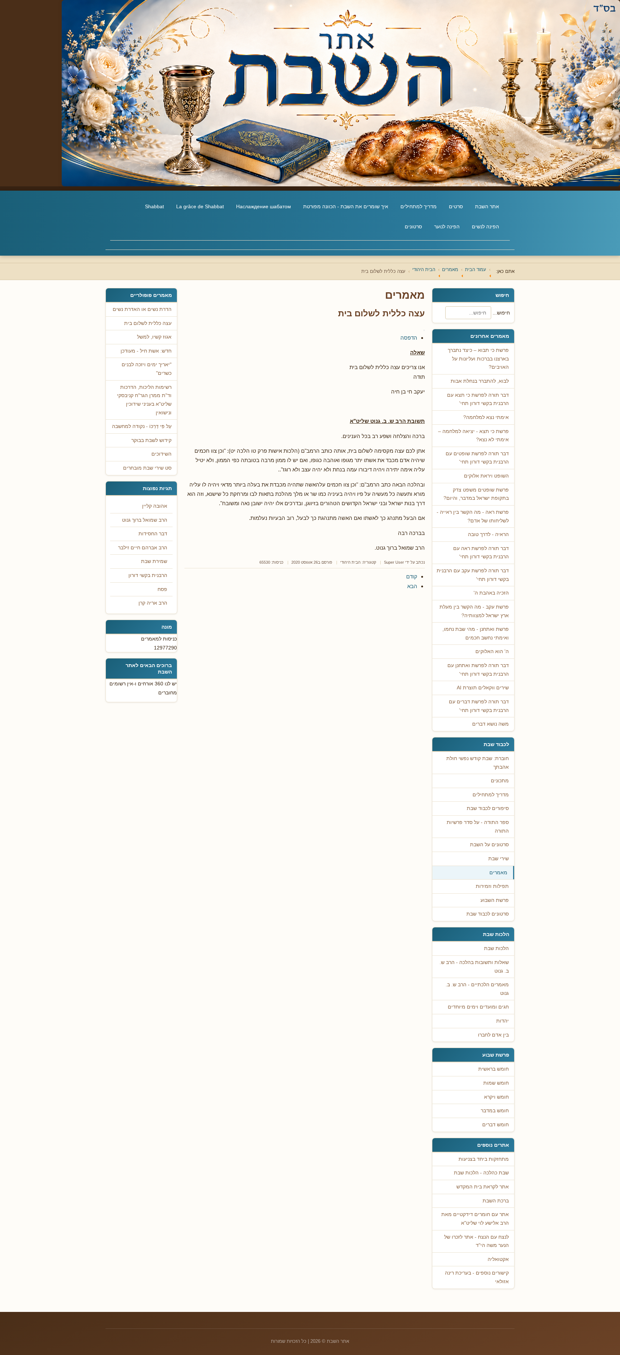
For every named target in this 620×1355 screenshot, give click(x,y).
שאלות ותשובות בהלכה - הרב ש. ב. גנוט (474, 967)
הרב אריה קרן (152, 603)
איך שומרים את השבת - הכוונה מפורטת (345, 206)
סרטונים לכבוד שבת (487, 914)
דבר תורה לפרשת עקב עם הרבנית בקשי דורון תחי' (473, 575)
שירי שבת (498, 858)
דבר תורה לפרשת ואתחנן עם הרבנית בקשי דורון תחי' (478, 670)
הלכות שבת (496, 948)
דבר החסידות (152, 533)
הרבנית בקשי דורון (147, 575)
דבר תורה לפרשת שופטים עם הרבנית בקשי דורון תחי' (477, 458)
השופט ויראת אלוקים (486, 476)
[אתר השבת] (310, 93)
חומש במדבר (495, 1110)
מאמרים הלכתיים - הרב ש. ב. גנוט (477, 989)
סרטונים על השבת (489, 844)
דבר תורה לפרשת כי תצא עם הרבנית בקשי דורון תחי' (478, 399)
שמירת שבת (154, 561)
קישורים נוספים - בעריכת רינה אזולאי (477, 1277)
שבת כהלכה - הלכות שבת (481, 1172)
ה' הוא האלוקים (492, 651)
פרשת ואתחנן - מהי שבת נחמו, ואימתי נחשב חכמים (475, 634)
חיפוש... (501, 313)
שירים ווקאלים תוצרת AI (483, 687)
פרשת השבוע (494, 900)
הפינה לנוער (447, 226)
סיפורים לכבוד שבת (488, 808)
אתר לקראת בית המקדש (482, 1186)
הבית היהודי (350, 562)
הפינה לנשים (485, 226)
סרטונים (413, 226)
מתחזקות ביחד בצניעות (484, 1159)
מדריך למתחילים (418, 206)
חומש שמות (496, 1083)
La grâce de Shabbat (200, 206)
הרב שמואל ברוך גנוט (144, 520)
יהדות (502, 1021)
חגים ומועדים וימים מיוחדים (478, 1007)
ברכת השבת (496, 1200)
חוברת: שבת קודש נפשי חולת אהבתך (477, 763)
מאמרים (498, 872)
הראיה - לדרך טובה (488, 534)
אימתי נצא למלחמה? (486, 417)
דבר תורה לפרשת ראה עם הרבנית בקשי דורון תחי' (481, 553)
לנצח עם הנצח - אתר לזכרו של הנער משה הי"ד (476, 1241)
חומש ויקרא (496, 1097)
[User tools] (424, 330)
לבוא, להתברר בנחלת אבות (480, 381)
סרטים (456, 206)
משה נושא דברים (490, 724)
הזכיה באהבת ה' (491, 593)
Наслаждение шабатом (263, 206)
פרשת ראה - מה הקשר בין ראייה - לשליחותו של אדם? (473, 516)
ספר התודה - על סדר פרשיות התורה (478, 827)
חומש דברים (495, 1124)
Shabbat (154, 206)
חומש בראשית (493, 1069)
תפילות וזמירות (492, 886)
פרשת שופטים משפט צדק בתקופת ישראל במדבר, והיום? (476, 494)
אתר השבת (487, 206)
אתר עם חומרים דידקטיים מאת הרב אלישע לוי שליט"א (475, 1219)
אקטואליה (498, 1259)
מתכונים (500, 780)
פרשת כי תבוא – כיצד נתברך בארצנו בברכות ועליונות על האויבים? (478, 359)
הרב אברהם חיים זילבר (142, 547)
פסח (162, 589)
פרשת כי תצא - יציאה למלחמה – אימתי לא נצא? (473, 436)
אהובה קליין (154, 506)
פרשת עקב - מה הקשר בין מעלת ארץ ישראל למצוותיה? (474, 611)
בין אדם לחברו (493, 1035)
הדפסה (408, 338)
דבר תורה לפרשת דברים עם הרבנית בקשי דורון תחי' (479, 706)
